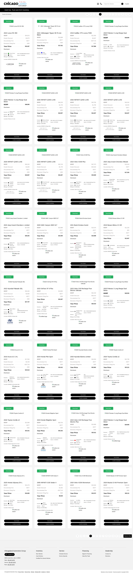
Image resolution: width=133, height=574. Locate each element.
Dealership (109, 551)
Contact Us (10, 554)
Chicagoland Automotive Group (11, 571)
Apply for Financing (87, 553)
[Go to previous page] (90, 14)
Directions (107, 556)
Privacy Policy (21, 571)
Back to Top (127, 536)
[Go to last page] (130, 14)
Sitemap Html (38, 571)
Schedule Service (63, 553)
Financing (85, 551)
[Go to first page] (87, 14)
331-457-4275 (11, 560)
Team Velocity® (109, 572)
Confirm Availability (17, 78)
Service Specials (63, 556)
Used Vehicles (39, 556)
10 (122, 14)
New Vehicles (39, 553)
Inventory (39, 551)
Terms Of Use (27, 571)
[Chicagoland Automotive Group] (15, 3)
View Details (16, 74)
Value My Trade (86, 556)
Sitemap (32, 571)
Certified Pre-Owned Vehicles (43, 558)
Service (61, 551)
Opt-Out (48, 571)
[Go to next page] (126, 14)
